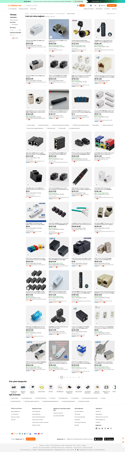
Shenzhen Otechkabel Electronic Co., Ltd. (81, 160)
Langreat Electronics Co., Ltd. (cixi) (33, 231)
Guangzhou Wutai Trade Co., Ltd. (56, 232)
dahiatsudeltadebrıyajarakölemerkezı (50, 401)
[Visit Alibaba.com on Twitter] (102, 428)
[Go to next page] (82, 377)
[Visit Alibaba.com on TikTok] (111, 428)
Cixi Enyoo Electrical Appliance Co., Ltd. (57, 300)
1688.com (47, 445)
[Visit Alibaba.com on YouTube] (108, 428)
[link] (123, 438)
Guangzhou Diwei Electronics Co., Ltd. (80, 194)
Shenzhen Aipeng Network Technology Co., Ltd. (36, 264)
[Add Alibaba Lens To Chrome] (30, 439)
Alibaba (27, 13)
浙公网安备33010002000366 (86, 449)
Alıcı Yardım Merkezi (79, 411)
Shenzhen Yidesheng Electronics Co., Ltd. (103, 197)
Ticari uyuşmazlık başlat (80, 416)
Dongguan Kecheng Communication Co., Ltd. (59, 197)
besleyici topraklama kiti (108, 125)
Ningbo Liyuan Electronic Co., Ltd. (56, 117)
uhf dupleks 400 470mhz (75, 128)
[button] (78, 5)
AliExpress (42, 445)
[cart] (96, 5)
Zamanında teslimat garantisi (38, 416)
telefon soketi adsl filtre (44, 125)
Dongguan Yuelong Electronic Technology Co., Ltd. (104, 49)
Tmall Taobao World (55, 445)
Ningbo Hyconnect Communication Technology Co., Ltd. (104, 264)
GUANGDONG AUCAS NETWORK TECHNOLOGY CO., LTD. (36, 118)
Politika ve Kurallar (36, 425)
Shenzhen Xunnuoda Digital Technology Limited (59, 162)
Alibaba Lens (19, 439)
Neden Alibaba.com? (15, 411)
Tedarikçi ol (98, 411)
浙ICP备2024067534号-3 (99, 449)
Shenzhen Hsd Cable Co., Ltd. (101, 81)
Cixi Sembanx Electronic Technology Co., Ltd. (36, 46)
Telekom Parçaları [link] (71, 13)
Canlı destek (77, 414)
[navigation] (16, 195)
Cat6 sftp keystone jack (27, 398)
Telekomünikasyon (60, 13)
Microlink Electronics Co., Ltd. (101, 159)
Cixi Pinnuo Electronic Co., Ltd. (55, 49)
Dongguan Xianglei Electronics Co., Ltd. (103, 120)
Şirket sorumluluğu (15, 416)
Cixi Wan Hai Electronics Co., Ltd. (33, 196)
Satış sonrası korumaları (37, 419)
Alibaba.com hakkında (16, 408)
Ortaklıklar (98, 422)
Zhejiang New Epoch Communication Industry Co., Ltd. (59, 265)
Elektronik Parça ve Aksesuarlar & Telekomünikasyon (42, 13)
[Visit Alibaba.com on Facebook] (96, 428)
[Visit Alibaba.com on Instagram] (105, 428)
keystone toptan (15, 398)
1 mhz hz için (52, 398)
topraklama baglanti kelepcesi (69, 401)
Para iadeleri (77, 419)
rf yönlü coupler (62, 128)
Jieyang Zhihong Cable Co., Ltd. (79, 229)
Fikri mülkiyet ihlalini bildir (80, 422)
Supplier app (60, 439)
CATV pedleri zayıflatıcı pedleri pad (32, 401)
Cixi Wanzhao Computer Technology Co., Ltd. (104, 231)
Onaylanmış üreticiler (58, 413)
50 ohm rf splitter (31, 125)
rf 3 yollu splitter (75, 398)
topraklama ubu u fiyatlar (84, 401)
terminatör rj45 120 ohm (41, 398)
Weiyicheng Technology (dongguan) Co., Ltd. (36, 299)
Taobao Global (68, 445)
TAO (74, 445)
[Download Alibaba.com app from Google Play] (109, 439)
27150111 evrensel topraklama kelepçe (81, 125)
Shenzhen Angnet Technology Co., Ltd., (80, 117)
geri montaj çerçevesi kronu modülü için (61, 125)
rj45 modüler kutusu (64, 398)
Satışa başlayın (99, 414)
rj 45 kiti (103, 398)
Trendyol (78, 445)
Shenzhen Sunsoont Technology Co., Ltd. (35, 161)
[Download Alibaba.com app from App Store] (98, 439)
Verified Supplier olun (100, 419)
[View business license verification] (75, 450)
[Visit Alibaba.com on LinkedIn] (99, 428)
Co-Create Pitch (15, 414)
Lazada (62, 445)
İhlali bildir (77, 425)
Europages (83, 445)
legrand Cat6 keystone (16, 401)
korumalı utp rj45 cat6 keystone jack (90, 398)
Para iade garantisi (36, 414)
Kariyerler (13, 419)
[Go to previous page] (58, 377)
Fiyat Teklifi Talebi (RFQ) (58, 415)
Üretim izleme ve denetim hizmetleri (40, 422)
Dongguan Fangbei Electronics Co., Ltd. (80, 85)
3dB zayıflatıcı (96, 125)
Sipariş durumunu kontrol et (102, 416)
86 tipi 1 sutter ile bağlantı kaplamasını (35, 128)
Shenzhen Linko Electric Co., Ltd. (79, 49)
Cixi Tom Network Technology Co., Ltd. (57, 81)
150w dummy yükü (51, 128)
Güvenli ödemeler (36, 411)
